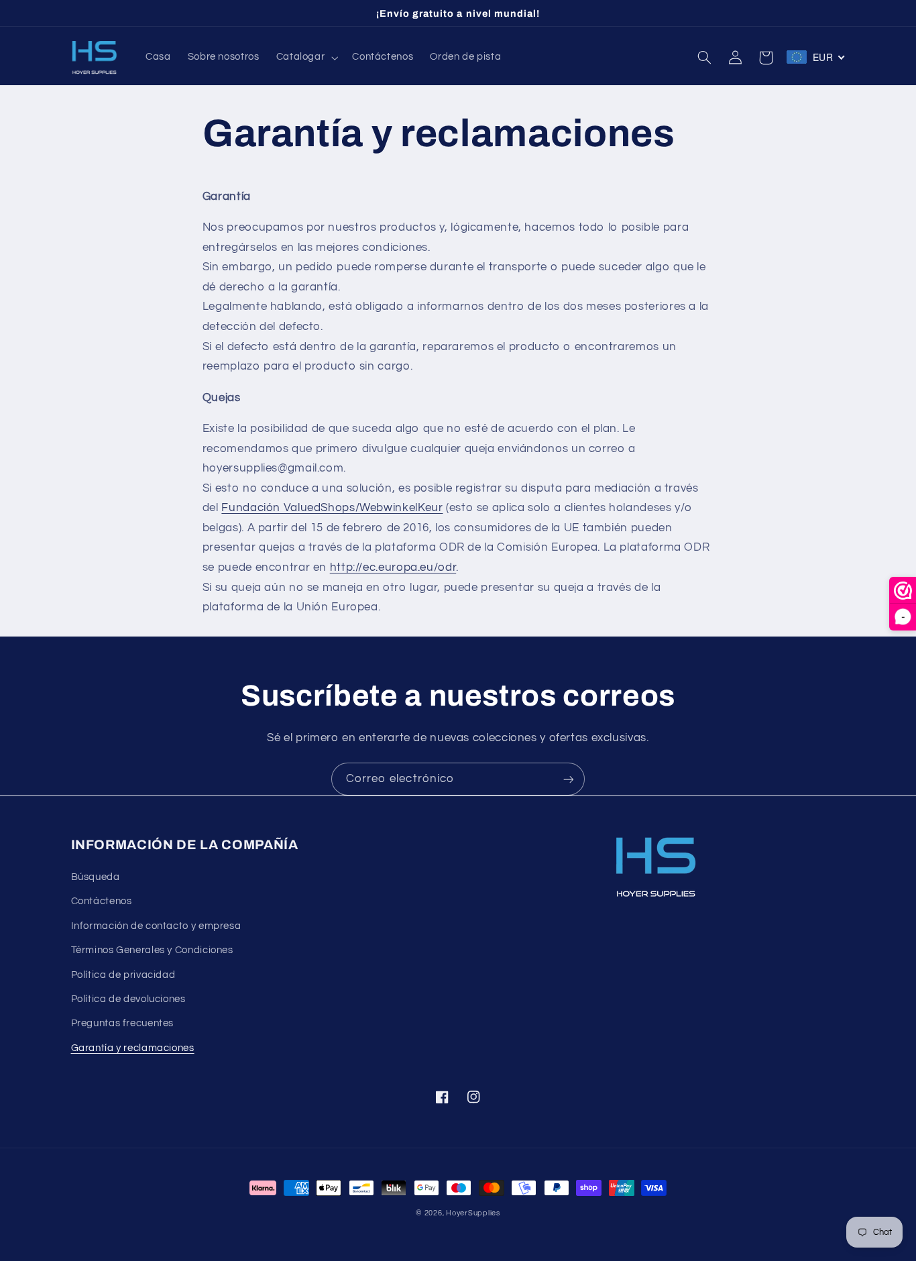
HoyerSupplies (473, 1213)
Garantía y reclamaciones (132, 1048)
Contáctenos (101, 901)
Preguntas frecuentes (122, 1023)
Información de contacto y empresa (156, 926)
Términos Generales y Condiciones (152, 950)
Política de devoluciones (128, 999)
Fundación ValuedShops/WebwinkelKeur (332, 508)
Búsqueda (95, 877)
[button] (306, 57)
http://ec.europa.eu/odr (393, 567)
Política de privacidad (123, 975)
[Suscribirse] (568, 779)
